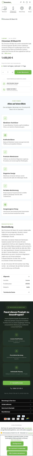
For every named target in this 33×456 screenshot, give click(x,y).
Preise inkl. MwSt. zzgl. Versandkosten (11, 63)
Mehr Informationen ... (16, 440)
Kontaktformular (17, 383)
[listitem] (4, 10)
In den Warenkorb (23, 72)
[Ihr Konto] (23, 2)
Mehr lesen (8, 53)
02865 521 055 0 (18, 388)
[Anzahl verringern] (3, 72)
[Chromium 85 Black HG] (16, 27)
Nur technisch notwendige (17, 448)
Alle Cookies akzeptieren (17, 453)
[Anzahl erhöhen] (12, 72)
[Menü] (29, 2)
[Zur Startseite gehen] (10, 2)
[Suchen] (20, 2)
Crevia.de (30, 433)
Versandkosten (28, 428)
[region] (16, 27)
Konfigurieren (17, 443)
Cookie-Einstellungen (16, 425)
